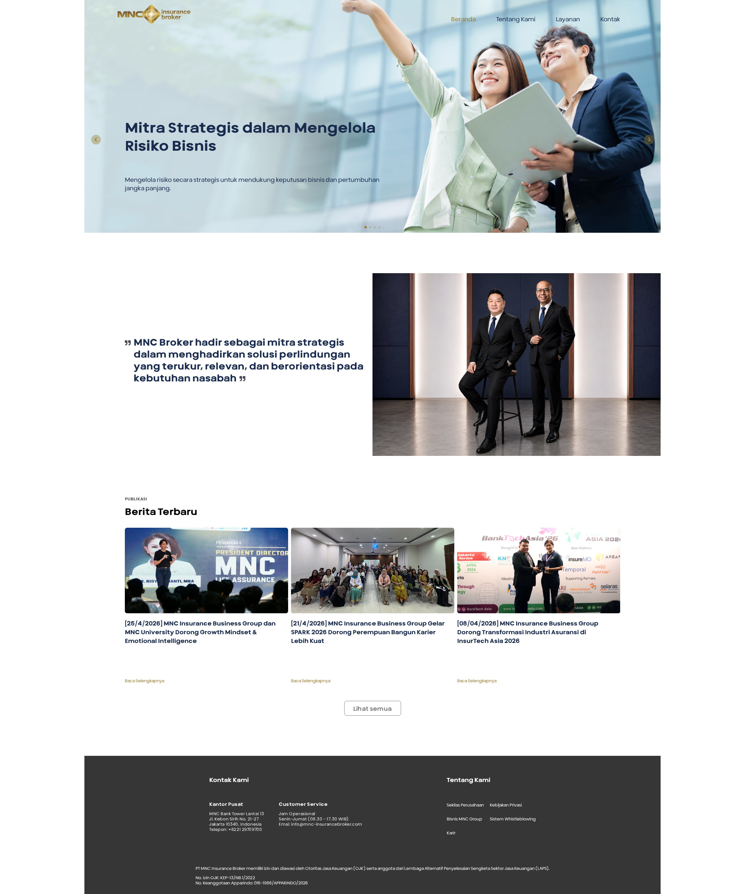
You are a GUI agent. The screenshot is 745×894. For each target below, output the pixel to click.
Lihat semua (372, 708)
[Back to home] (157, 22)
